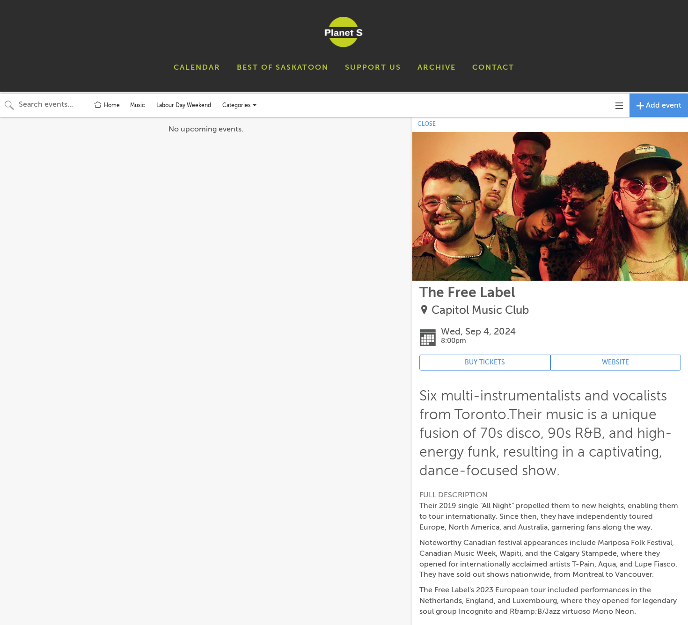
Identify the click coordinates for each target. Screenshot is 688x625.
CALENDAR (197, 67)
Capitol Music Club (480, 310)
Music (137, 105)
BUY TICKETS (485, 362)
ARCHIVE (436, 67)
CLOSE (426, 124)
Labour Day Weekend (183, 105)
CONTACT (493, 67)
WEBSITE (615, 362)
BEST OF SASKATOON (283, 67)
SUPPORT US (373, 67)
